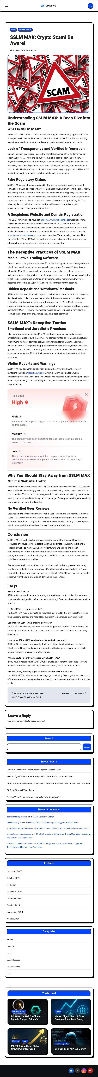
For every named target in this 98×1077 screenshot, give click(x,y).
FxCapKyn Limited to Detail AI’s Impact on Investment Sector (62, 828)
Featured (11, 946)
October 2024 (13, 905)
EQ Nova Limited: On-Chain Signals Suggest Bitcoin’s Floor (33, 769)
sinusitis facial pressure (17, 816)
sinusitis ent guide (15, 822)
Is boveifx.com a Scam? (73, 693)
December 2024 (14, 891)
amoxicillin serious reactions (19, 834)
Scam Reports (25, 29)
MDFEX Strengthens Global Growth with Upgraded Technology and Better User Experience (49, 783)
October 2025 (13, 878)
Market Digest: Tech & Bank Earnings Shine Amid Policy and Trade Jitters (40, 776)
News (13, 29)
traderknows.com (35, 372)
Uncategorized (13, 966)
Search (49, 738)
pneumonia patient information (20, 843)
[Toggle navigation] (7, 5)
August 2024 (13, 918)
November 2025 (14, 871)
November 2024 (14, 898)
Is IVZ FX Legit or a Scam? (42, 816)
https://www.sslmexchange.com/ (55, 219)
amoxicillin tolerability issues (19, 828)
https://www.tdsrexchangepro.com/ (24, 235)
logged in (24, 721)
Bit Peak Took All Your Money (20, 790)
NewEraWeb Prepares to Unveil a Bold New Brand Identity (34, 797)
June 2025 (12, 884)
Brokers (10, 939)
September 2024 (15, 912)
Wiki (9, 973)
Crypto (33, 50)
